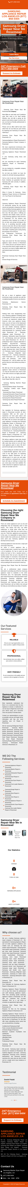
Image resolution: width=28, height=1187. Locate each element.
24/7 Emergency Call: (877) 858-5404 (13, 67)
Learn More (14, 54)
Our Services (14, 58)
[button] (4, 1088)
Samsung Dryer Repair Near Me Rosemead (10, 485)
